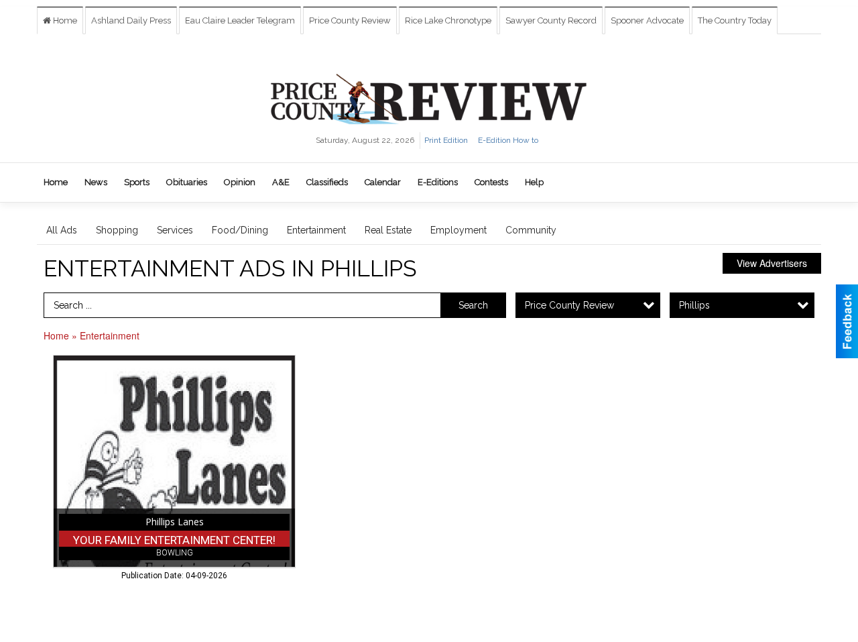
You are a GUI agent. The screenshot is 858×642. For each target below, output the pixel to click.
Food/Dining (240, 230)
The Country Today (735, 20)
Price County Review (350, 20)
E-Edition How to (508, 140)
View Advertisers (772, 263)
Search (473, 305)
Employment (458, 230)
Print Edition (446, 140)
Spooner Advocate (647, 20)
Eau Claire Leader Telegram (240, 20)
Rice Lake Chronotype (448, 20)
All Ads (61, 230)
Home (64, 20)
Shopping (117, 230)
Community (530, 230)
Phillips (694, 305)
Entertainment (316, 230)
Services (175, 230)
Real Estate (388, 230)
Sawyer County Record (551, 20)
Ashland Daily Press (131, 20)
